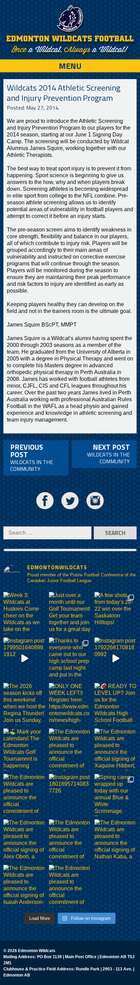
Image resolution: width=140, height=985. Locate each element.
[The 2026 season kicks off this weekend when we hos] (24, 704)
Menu (70, 66)
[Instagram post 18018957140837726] (70, 795)
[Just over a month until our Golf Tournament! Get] (70, 613)
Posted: (32, 108)
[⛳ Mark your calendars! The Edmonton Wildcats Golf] (24, 749)
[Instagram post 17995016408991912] (24, 658)
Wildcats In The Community (31, 457)
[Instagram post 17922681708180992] (115, 658)
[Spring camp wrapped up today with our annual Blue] (115, 795)
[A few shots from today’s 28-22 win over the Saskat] (115, 613)
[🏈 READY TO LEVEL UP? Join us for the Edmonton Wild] (115, 704)
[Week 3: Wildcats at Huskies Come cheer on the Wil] (24, 613)
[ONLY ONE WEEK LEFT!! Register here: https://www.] (70, 704)
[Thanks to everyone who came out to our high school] (70, 658)
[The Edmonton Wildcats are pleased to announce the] (70, 749)
